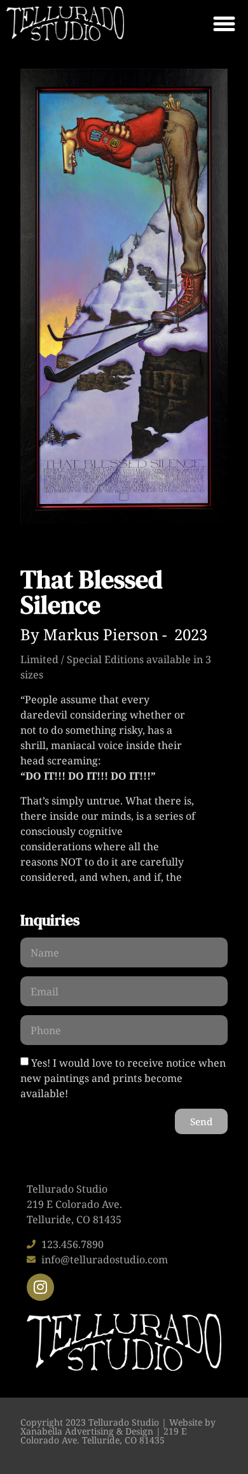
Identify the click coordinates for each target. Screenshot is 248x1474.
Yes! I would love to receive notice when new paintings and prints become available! (123, 1078)
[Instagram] (40, 1287)
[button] (224, 24)
